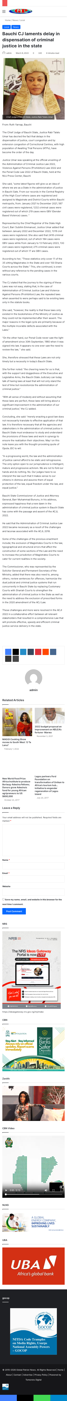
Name (6, 860)
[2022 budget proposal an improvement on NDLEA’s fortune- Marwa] (50, 715)
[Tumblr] (31, 652)
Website (6, 886)
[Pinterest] (38, 652)
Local (22, 20)
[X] (16, 652)
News (15, 20)
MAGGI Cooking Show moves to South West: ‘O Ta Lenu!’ (16, 742)
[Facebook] (8, 652)
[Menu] (3, 12)
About (9, 1375)
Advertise (28, 1375)
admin (9, 53)
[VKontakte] (53, 652)
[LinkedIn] (23, 652)
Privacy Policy (41, 1375)
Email (6, 873)
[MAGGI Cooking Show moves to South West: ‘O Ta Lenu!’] (17, 722)
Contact (17, 1375)
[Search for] (63, 12)
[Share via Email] (8, 659)
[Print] (16, 659)
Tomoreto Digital (33, 1379)
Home (7, 20)
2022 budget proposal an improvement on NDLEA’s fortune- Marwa (48, 729)
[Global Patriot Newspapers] (20, 11)
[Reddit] (46, 652)
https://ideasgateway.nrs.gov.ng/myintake (23, 1012)
